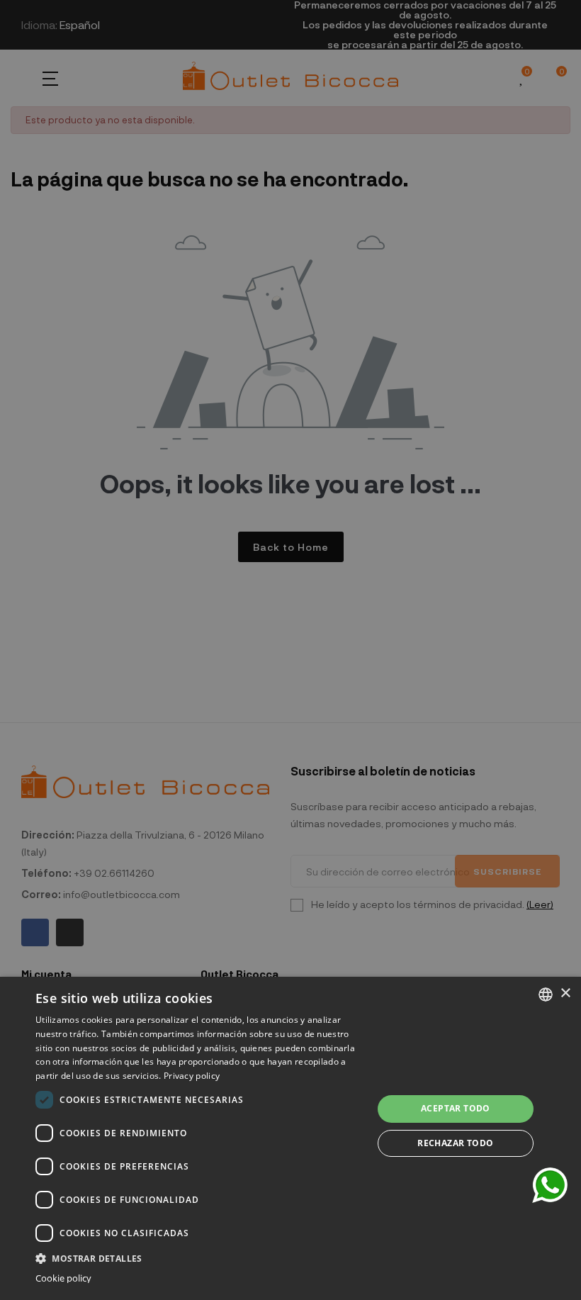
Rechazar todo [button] (455, 1143)
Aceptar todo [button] (455, 1108)
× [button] (565, 993)
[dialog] (290, 1138)
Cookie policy (63, 1278)
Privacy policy (192, 1076)
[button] (199, 1257)
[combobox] (545, 994)
